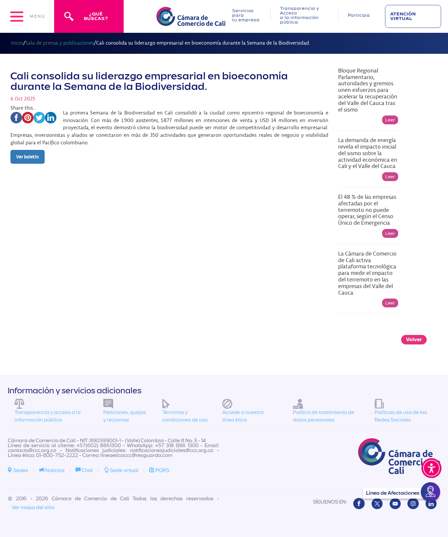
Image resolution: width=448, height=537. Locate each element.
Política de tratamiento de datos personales (323, 416)
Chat (87, 470)
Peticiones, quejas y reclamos (124, 416)
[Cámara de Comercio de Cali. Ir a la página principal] (190, 22)
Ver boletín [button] (27, 157)
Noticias (54, 470)
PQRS (161, 470)
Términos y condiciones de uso (185, 416)
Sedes (20, 470)
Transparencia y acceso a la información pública (47, 416)
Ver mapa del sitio (33, 507)
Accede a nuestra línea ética (243, 416)
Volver (414, 340)
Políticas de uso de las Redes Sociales (401, 416)
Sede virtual (123, 470)
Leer (390, 120)
